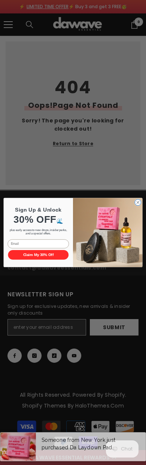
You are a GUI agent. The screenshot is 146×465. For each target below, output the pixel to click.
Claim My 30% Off (38, 255)
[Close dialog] (138, 202)
